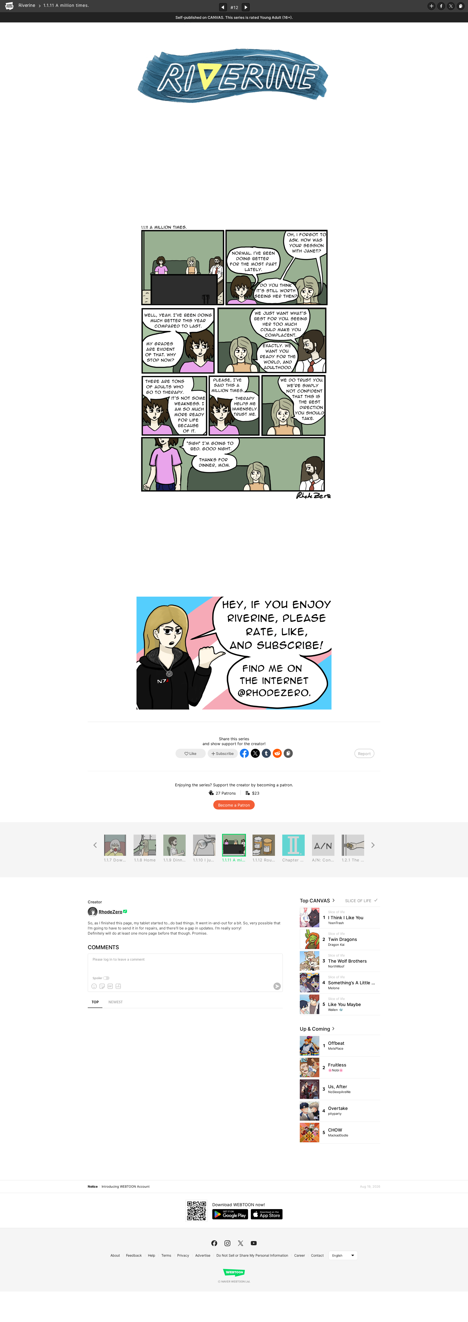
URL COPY (461, 6)
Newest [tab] (115, 1002)
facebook (214, 1243)
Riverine (27, 5)
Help (151, 1255)
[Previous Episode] (223, 7)
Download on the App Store (267, 1214)
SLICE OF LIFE (358, 900)
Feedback (134, 1255)
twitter (240, 1243)
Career (299, 1255)
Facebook (441, 6)
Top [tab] (95, 1002)
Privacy (183, 1255)
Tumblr (266, 753)
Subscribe (431, 6)
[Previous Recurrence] (95, 845)
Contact (317, 1255)
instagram (227, 1243)
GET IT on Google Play (230, 1214)
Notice (93, 1186)
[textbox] (185, 963)
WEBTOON (9, 6)
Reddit (277, 753)
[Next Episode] (246, 7)
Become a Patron (234, 805)
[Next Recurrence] (373, 845)
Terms (166, 1255)
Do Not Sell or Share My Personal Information (252, 1255)
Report (364, 753)
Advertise (202, 1255)
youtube (254, 1243)
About (115, 1255)
